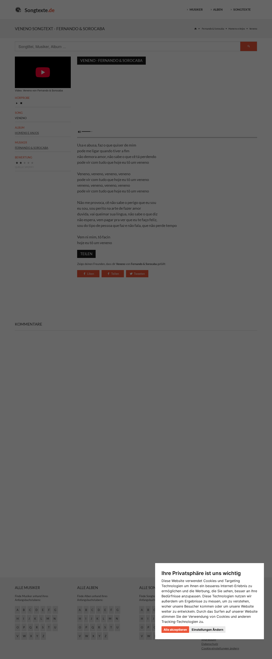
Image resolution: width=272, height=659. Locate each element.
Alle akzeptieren (175, 629)
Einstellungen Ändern (207, 629)
